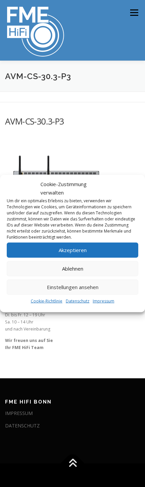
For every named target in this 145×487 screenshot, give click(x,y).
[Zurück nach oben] (73, 464)
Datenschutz (77, 301)
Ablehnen (72, 268)
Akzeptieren (73, 250)
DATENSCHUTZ (22, 425)
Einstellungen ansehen (72, 287)
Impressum (103, 301)
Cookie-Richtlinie (46, 301)
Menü (133, 12)
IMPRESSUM (19, 413)
